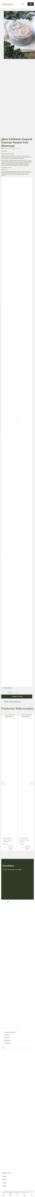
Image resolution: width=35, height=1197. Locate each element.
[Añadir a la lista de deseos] (14, 717)
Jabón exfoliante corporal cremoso (13, 148)
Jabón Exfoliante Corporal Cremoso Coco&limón (7, 839)
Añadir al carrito (17, 696)
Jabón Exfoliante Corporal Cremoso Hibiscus (24, 839)
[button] (10, 847)
